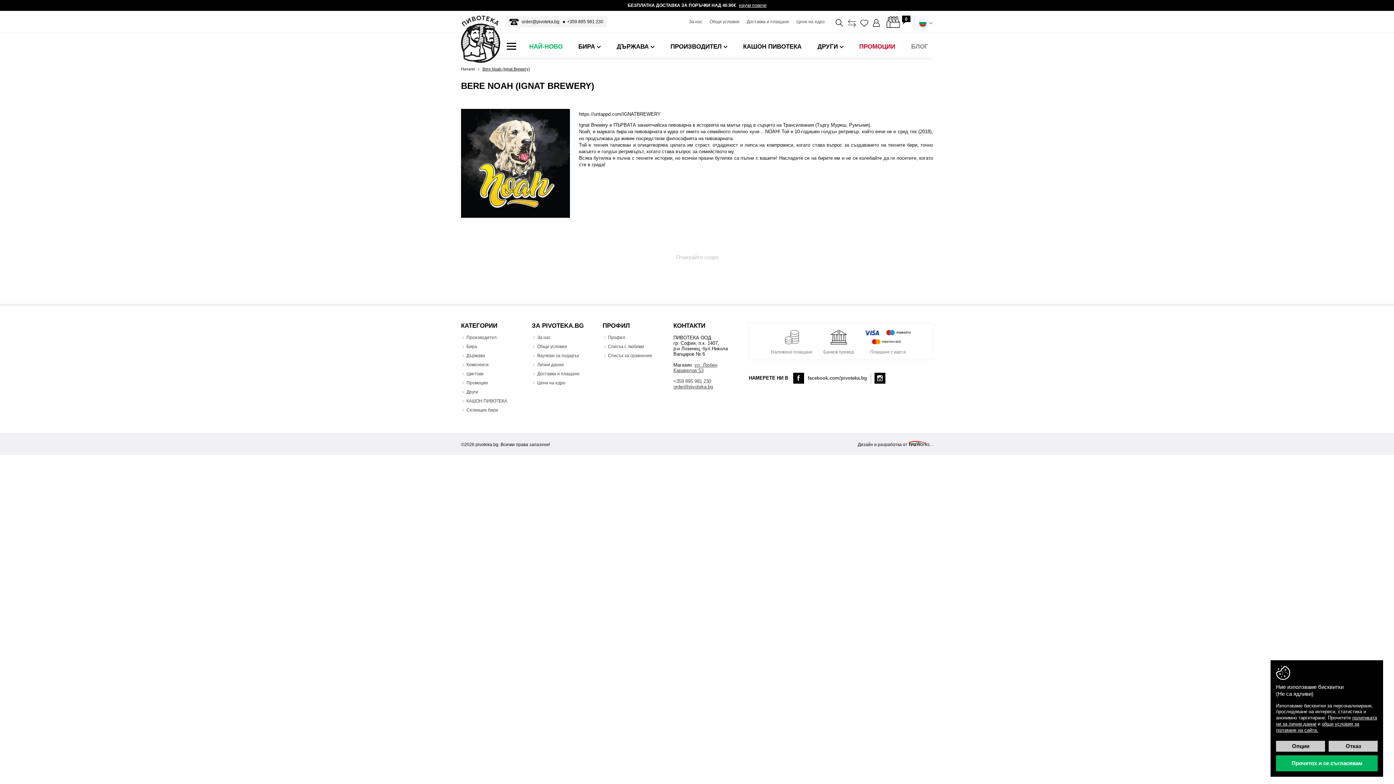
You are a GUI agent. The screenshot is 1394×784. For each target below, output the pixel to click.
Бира (471, 346)
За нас (695, 21)
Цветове (475, 373)
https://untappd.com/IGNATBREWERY (620, 114)
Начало (468, 69)
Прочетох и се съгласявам (1327, 763)
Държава (475, 355)
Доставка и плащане (768, 21)
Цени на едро (810, 21)
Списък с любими (626, 346)
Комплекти (477, 364)
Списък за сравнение (630, 355)
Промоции (477, 382)
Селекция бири (482, 410)
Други (472, 392)
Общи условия (724, 21)
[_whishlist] (864, 23)
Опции (1300, 746)
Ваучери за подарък (558, 355)
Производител (481, 337)
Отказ (1353, 746)
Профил (616, 337)
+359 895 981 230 (585, 21)
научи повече (753, 5)
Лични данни (550, 364)
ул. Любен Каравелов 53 (695, 367)
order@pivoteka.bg (540, 21)
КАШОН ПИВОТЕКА (486, 401)
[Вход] (876, 23)
